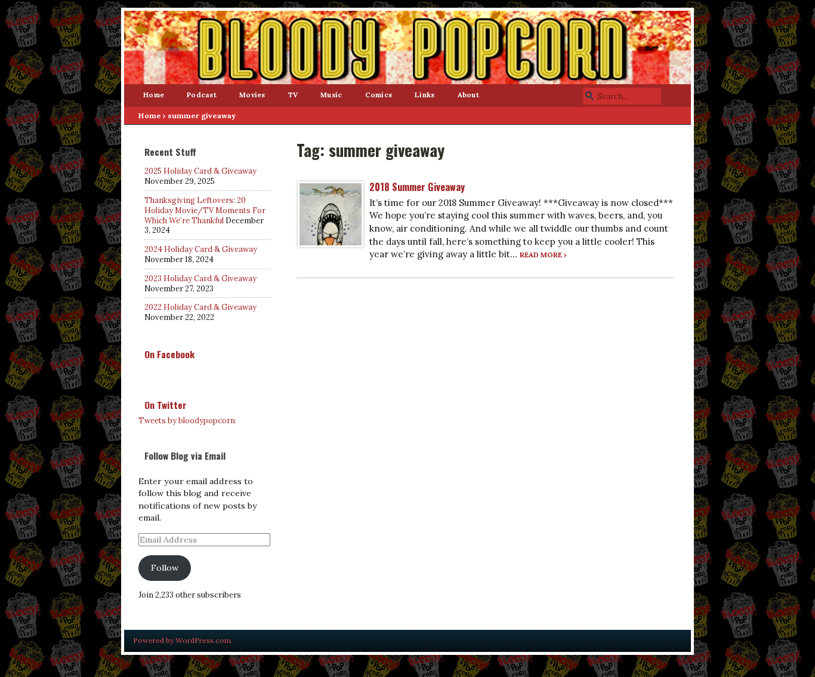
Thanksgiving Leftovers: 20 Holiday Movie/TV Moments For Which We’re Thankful (205, 210)
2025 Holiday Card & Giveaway (200, 171)
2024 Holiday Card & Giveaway (200, 249)
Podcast (202, 94)
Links (424, 94)
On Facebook (169, 354)
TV (293, 94)
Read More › (543, 254)
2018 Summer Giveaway (417, 187)
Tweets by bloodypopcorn (186, 421)
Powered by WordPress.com (182, 640)
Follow (164, 567)
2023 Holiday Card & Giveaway (200, 278)
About (468, 94)
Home (153, 94)
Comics (379, 94)
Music (331, 94)
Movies (252, 94)
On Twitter (165, 404)
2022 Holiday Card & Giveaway (200, 307)
